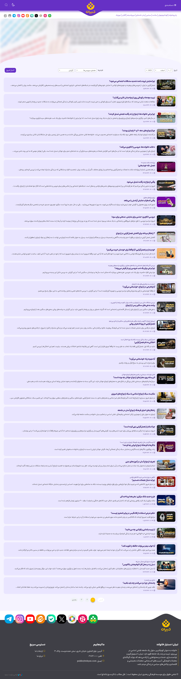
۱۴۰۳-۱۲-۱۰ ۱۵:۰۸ (148, 105)
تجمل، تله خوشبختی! (146, 165)
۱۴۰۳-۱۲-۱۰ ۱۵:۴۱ (148, 89)
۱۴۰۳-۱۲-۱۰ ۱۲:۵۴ (148, 434)
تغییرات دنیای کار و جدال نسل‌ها (145, 561)
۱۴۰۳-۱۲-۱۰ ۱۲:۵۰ (148, 469)
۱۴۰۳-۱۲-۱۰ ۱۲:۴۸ (148, 488)
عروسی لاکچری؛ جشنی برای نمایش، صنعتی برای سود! (133, 217)
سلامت (154, 15)
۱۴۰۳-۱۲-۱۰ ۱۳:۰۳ (148, 331)
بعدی (74, 599)
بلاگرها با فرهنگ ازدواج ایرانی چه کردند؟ (139, 445)
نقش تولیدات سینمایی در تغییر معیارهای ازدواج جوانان (138, 374)
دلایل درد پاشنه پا (150, 580)
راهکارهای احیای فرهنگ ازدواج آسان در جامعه (136, 410)
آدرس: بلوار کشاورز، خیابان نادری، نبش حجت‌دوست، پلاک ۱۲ (78, 651)
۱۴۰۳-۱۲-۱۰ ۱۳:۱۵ (148, 208)
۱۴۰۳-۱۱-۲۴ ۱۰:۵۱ (148, 537)
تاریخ (175, 70)
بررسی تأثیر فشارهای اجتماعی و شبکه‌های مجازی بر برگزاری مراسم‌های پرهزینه (131, 265)
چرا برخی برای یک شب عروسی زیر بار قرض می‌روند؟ (135, 268)
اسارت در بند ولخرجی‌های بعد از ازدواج (143, 284)
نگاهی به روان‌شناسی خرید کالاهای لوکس (142, 477)
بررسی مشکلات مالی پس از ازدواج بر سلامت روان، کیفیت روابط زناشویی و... (132, 302)
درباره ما (40, 656)
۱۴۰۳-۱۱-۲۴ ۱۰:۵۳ (148, 504)
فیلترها (100, 70)
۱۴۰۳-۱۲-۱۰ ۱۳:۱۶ (148, 189)
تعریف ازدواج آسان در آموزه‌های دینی (140, 461)
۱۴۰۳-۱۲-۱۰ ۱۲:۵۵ (148, 418)
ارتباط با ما (39, 651)
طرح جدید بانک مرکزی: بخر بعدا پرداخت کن (137, 496)
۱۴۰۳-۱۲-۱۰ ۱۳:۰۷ (148, 276)
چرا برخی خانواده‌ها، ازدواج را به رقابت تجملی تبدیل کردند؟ (131, 114)
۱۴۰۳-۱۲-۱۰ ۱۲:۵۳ (148, 453)
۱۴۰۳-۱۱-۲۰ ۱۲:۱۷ (148, 590)
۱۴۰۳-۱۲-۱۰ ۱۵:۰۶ (148, 138)
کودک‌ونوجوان (162, 15)
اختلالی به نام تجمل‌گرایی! (144, 342)
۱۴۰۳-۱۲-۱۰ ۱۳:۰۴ (148, 313)
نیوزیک (118, 15)
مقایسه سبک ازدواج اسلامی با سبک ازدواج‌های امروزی (133, 394)
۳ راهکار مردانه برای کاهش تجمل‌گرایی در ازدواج (135, 233)
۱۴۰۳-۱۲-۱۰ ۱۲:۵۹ (148, 385)
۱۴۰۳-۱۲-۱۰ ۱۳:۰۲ (148, 350)
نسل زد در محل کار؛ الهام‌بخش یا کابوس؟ (138, 564)
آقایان (124, 15)
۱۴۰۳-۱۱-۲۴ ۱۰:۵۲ (148, 521)
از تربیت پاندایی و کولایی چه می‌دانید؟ (140, 529)
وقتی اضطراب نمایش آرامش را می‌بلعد (139, 200)
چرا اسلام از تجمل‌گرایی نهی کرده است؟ (139, 426)
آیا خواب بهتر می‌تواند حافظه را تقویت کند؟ (138, 546)
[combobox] (170, 70)
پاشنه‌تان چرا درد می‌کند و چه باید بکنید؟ (139, 583)
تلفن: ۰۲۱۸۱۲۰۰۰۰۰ (95, 656)
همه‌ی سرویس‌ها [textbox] (89, 70)
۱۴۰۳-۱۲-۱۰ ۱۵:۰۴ (148, 154)
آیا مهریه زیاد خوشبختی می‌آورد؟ (142, 359)
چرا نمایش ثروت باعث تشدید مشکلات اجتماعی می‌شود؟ (132, 81)
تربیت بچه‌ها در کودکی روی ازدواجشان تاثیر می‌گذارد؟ (134, 97)
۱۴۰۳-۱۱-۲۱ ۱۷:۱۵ (148, 553)
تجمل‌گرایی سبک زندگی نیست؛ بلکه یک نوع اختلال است (138, 339)
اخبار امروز (10, 70)
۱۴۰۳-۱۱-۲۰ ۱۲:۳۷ (148, 572)
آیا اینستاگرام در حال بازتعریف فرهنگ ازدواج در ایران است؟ (137, 442)
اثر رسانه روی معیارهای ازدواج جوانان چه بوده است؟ (134, 377)
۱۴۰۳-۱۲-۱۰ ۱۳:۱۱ (148, 241)
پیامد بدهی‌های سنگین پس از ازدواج (140, 305)
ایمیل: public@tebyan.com (89, 661)
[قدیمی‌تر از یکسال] (166, 85)
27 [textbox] (171, 70)
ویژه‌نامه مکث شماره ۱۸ (148, 163)
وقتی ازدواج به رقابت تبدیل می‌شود (141, 182)
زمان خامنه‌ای (140, 15)
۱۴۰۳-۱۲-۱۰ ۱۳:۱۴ (148, 224)
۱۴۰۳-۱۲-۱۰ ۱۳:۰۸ (148, 257)
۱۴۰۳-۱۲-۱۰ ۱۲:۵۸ (148, 401)
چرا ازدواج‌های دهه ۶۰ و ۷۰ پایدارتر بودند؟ (138, 130)
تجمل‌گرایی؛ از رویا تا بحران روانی (142, 324)
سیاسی (148, 15)
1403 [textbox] (150, 70)
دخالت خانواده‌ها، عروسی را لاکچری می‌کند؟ (137, 147)
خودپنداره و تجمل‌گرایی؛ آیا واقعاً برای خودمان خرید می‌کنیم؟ (130, 250)
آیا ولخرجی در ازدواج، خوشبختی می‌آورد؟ (138, 287)
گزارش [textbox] (71, 70)
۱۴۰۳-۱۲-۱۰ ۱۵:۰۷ (148, 122)
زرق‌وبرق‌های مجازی (149, 197)
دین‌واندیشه (131, 15)
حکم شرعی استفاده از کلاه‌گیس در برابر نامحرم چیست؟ (133, 513)
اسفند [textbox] (162, 70)
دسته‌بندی (169, 5)
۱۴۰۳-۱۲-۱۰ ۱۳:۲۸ (148, 173)
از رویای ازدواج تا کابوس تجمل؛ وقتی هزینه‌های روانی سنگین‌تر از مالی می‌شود (132, 321)
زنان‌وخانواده (173, 15)
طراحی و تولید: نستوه (11, 675)
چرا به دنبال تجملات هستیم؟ (143, 480)
